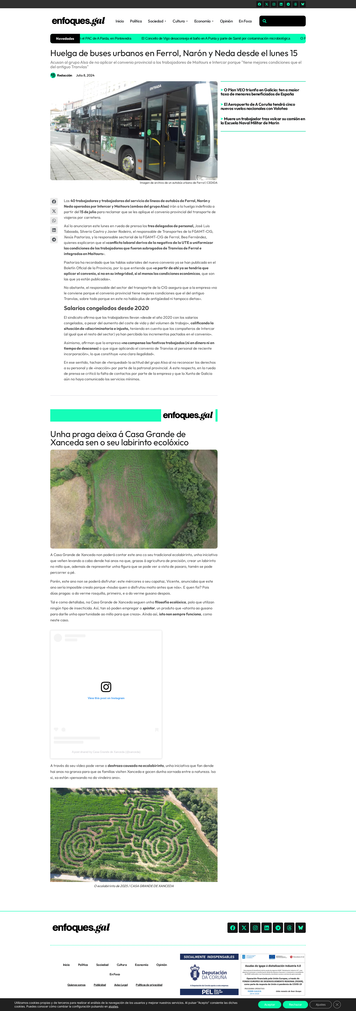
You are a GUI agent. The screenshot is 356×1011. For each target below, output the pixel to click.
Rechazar (295, 1004)
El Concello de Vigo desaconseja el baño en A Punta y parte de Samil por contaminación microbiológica (195, 38)
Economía (141, 965)
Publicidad (100, 985)
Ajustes (321, 1004)
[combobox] (282, 21)
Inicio (66, 965)
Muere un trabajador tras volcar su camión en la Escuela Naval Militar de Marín (263, 120)
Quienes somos (76, 985)
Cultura (122, 965)
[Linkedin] (281, 4)
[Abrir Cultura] (187, 21)
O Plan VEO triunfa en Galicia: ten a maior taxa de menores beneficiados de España (260, 91)
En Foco (115, 974)
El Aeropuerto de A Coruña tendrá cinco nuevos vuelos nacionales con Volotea (258, 106)
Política (83, 965)
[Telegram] (288, 4)
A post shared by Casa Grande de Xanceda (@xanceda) (106, 752)
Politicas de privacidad (149, 985)
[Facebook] (259, 4)
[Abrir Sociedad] (165, 21)
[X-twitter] (266, 4)
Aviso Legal (121, 985)
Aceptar (269, 1004)
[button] (54, 201)
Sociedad (102, 965)
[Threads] (295, 4)
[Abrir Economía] (213, 21)
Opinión (161, 965)
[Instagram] (274, 4)
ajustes (113, 1006)
